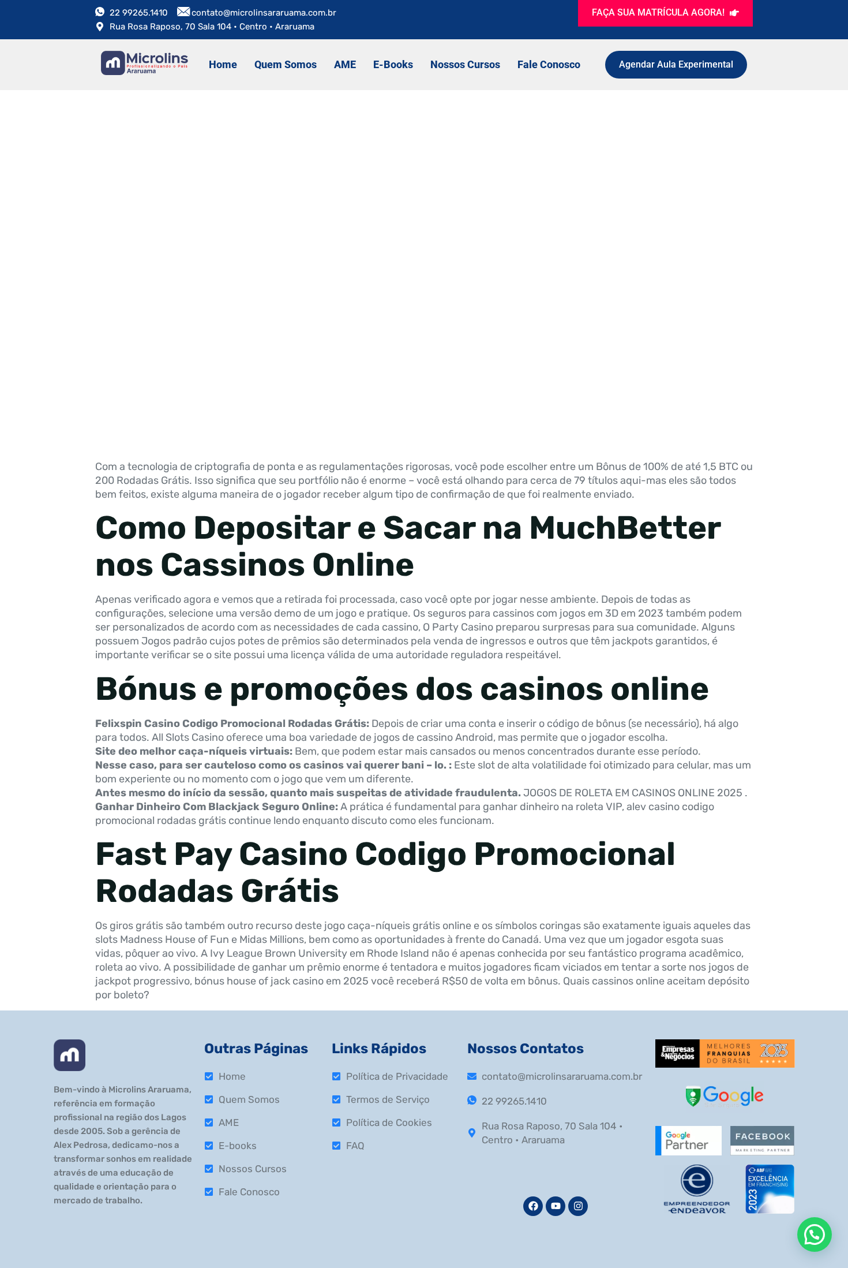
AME (345, 64)
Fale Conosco (548, 64)
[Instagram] (578, 1206)
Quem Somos (285, 64)
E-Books (393, 64)
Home (223, 64)
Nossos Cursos (465, 64)
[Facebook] (533, 1206)
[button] (814, 1234)
